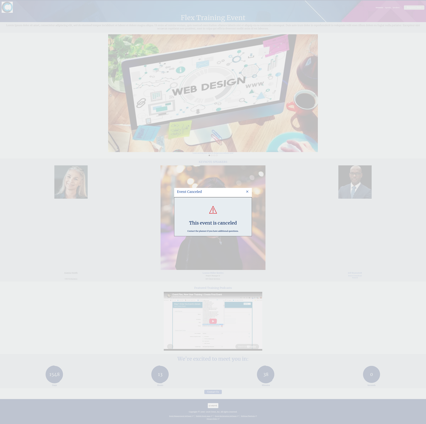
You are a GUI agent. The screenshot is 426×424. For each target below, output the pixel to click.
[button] (247, 192)
